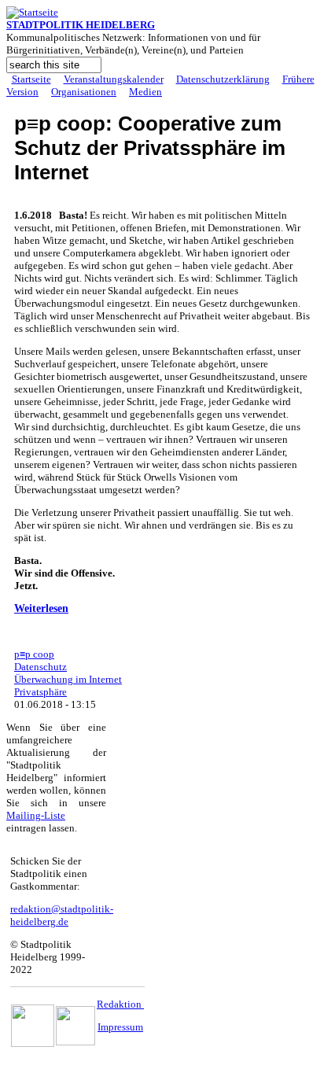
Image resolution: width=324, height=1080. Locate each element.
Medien (145, 92)
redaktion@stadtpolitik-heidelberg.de (61, 915)
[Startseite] (32, 12)
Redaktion (120, 1004)
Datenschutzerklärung (223, 79)
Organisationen (83, 92)
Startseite (31, 79)
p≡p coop (34, 654)
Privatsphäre (40, 692)
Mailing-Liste (35, 815)
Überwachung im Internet (68, 679)
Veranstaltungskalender (114, 79)
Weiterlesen (41, 608)
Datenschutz (40, 667)
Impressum (120, 1027)
